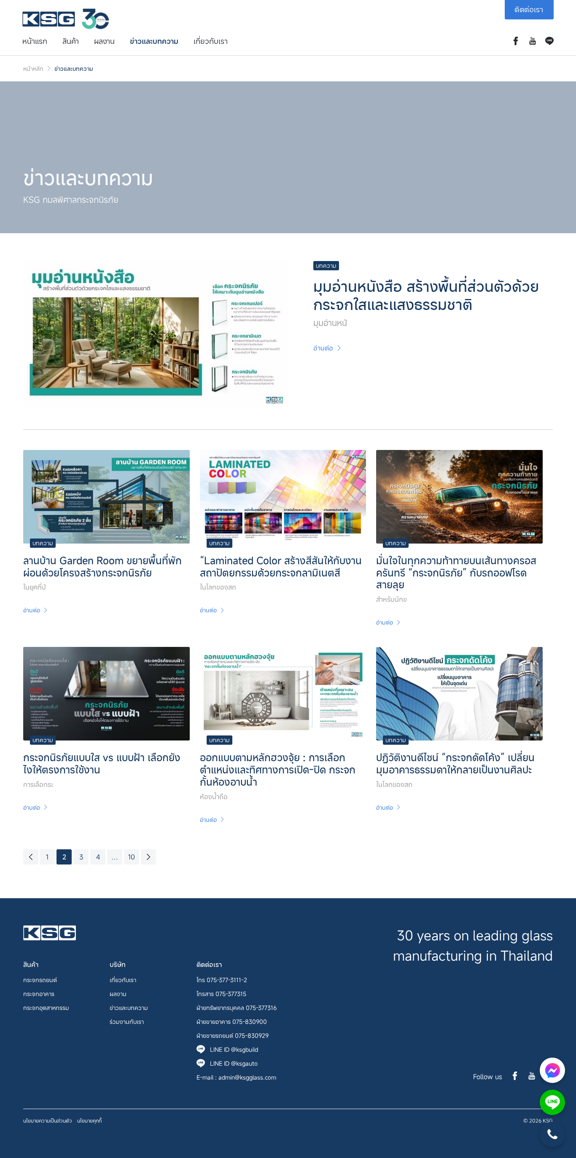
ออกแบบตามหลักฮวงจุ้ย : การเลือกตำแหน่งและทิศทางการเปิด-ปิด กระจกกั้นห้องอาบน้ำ (277, 770)
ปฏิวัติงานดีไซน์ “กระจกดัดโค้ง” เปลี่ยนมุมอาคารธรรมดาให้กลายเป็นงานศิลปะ (455, 763)
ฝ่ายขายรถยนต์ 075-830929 (232, 1035)
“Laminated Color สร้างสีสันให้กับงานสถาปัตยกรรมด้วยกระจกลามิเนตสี (281, 566)
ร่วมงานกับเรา (127, 1022)
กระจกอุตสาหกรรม (46, 1008)
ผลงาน (104, 41)
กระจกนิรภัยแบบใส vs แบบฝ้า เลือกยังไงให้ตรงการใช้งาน (101, 763)
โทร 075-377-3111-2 (221, 980)
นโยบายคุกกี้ (89, 1120)
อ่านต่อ (323, 348)
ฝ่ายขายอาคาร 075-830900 (231, 1022)
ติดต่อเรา (528, 9)
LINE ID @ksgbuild (234, 1049)
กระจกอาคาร (38, 994)
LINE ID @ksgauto (234, 1063)
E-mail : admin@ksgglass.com (236, 1077)
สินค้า (70, 41)
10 (131, 857)
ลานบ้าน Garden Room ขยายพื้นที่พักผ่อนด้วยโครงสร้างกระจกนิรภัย (102, 566)
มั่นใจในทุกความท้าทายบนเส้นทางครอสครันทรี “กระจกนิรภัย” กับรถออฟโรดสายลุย (456, 573)
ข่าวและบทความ (154, 41)
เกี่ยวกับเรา (211, 41)
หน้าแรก (34, 41)
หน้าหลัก (33, 69)
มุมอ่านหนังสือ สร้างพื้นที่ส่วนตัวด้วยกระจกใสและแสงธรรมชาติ (426, 295)
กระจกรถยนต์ (40, 980)
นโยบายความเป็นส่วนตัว (47, 1120)
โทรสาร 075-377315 (221, 994)
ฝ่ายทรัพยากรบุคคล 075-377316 (236, 1008)
